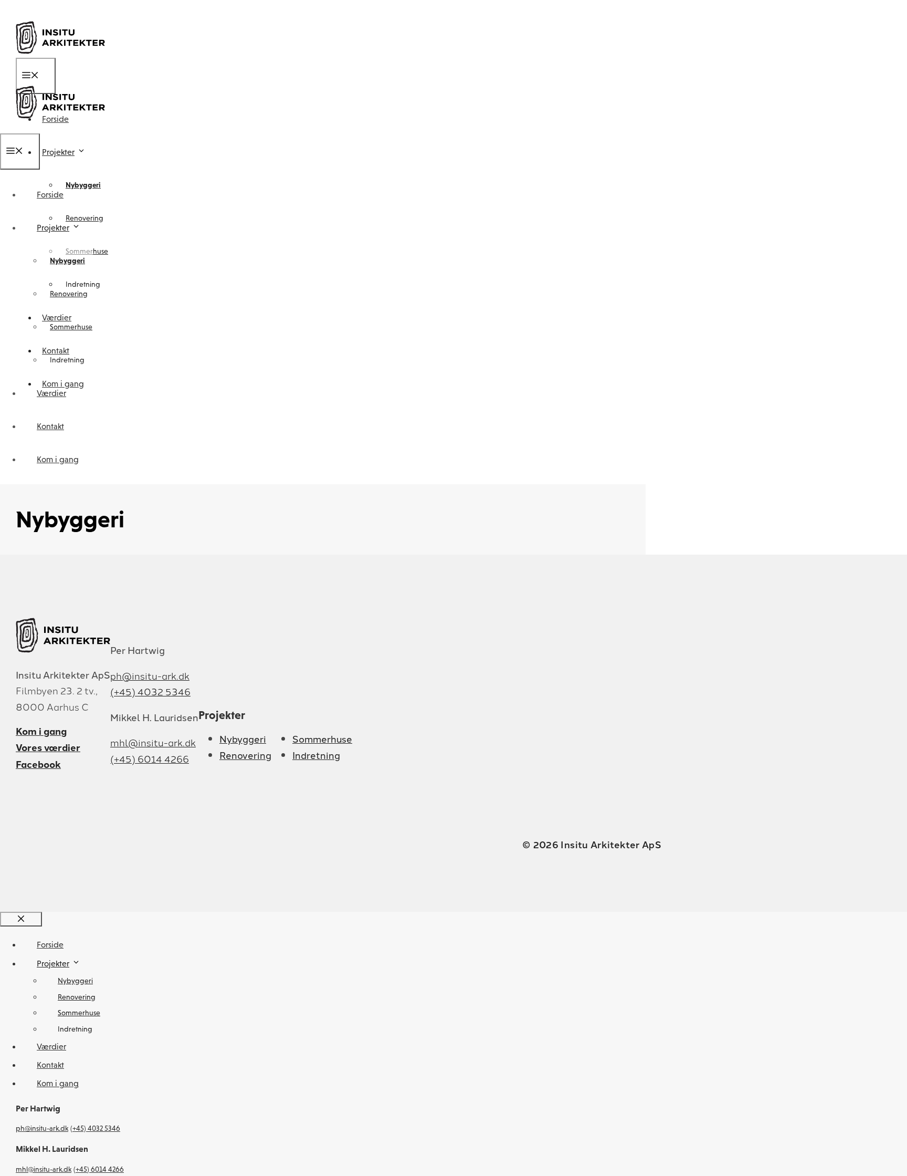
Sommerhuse (71, 326)
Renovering (84, 218)
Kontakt (50, 426)
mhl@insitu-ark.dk (153, 742)
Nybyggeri (83, 185)
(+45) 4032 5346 (150, 691)
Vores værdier (48, 747)
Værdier (51, 393)
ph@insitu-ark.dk (149, 675)
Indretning (67, 360)
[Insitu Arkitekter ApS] (60, 126)
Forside (50, 194)
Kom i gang (58, 459)
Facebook (38, 764)
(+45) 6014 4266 (149, 758)
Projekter (58, 152)
